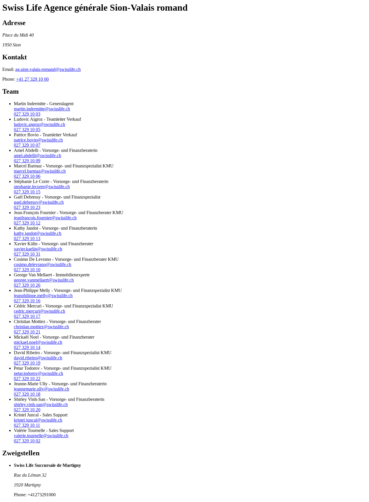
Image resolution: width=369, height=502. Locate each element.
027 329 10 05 (27, 129)
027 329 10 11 (27, 425)
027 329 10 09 (27, 160)
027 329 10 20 (27, 409)
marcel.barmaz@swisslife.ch (40, 171)
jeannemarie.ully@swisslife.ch (41, 388)
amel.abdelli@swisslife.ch (37, 155)
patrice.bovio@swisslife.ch (38, 139)
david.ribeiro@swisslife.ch (38, 357)
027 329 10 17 (27, 316)
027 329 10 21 (27, 331)
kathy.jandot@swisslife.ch (37, 233)
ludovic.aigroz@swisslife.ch (39, 124)
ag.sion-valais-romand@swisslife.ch (48, 69)
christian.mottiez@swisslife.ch (41, 326)
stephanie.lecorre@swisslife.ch (42, 186)
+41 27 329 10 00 (32, 79)
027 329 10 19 (27, 363)
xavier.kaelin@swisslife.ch (38, 248)
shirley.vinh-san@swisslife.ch (41, 404)
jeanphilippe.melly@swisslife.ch (43, 295)
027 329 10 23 (27, 207)
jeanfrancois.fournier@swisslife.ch (45, 217)
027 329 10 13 (27, 238)
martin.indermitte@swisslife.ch (42, 108)
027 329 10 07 (27, 145)
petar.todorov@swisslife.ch (38, 373)
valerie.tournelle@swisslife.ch (41, 435)
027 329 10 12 (27, 222)
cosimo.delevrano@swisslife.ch (42, 264)
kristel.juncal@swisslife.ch (38, 420)
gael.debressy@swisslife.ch (39, 202)
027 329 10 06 (27, 176)
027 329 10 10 (27, 269)
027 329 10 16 (27, 300)
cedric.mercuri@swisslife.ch (39, 311)
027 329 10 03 (27, 114)
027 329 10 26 (27, 285)
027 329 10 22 (27, 378)
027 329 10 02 (27, 440)
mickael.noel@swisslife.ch (38, 342)
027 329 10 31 (27, 254)
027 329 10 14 (27, 347)
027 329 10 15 (27, 191)
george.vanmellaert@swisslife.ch (44, 280)
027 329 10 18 (27, 394)
